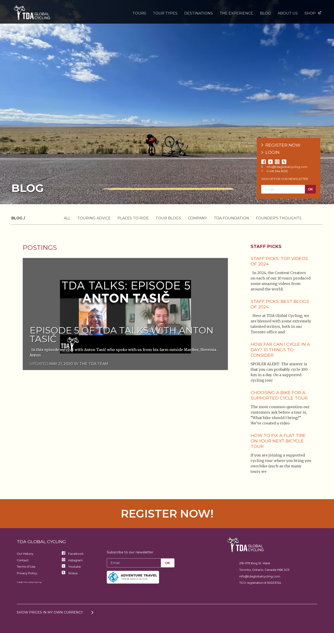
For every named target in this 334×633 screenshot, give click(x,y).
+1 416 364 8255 (277, 171)
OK (310, 189)
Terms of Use (26, 566)
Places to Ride (133, 218)
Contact (23, 560)
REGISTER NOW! (167, 513)
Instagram (75, 560)
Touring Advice (94, 218)
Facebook (75, 553)
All (67, 218)
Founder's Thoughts (279, 218)
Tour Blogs (168, 218)
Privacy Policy (27, 573)
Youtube (74, 566)
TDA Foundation (231, 218)
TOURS (139, 13)
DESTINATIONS (198, 13)
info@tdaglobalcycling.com (287, 167)
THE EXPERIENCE (236, 13)
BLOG (265, 13)
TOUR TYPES (165, 13)
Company (197, 218)
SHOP (310, 13)
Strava (72, 573)
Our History (25, 553)
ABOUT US (288, 13)
